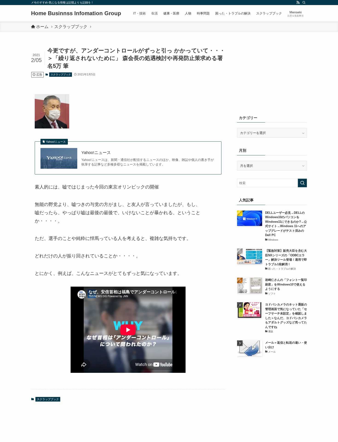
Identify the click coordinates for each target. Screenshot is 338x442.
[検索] (304, 2)
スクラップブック (61, 74)
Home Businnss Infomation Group (76, 13)
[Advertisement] (272, 76)
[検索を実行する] (302, 183)
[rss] (298, 2)
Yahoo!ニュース (96, 152)
